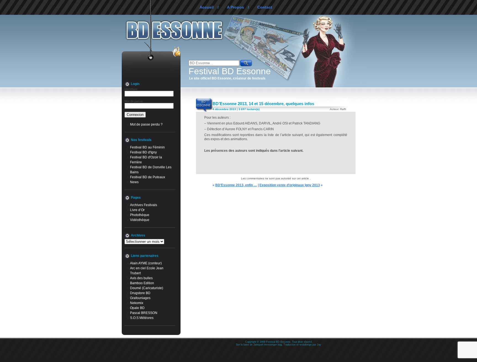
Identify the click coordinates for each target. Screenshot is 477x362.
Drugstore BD (140, 293)
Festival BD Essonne (230, 71)
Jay (319, 344)
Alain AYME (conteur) (146, 263)
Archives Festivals (143, 205)
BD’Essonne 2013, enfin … (236, 185)
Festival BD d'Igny (143, 152)
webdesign (306, 344)
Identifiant (130, 89)
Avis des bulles (141, 278)
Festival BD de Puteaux (147, 177)
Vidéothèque (139, 220)
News (134, 182)
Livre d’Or (137, 210)
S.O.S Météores (141, 318)
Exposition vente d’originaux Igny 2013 (289, 185)
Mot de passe (133, 101)
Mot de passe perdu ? (146, 124)
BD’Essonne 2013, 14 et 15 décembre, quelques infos (263, 103)
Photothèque (139, 215)
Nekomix (136, 303)
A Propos (235, 7)
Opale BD (137, 308)
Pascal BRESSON (143, 313)
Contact (264, 7)
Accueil (207, 7)
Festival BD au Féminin (147, 147)
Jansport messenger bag (267, 344)
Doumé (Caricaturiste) (146, 288)
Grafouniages (140, 298)
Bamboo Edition (142, 283)
